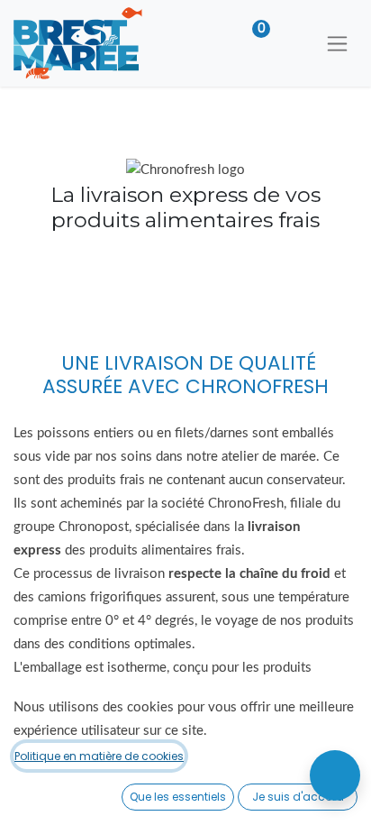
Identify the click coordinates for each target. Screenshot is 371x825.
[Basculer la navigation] (337, 43)
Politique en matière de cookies (99, 756)
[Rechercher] (292, 43)
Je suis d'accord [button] (298, 796)
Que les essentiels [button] (178, 796)
